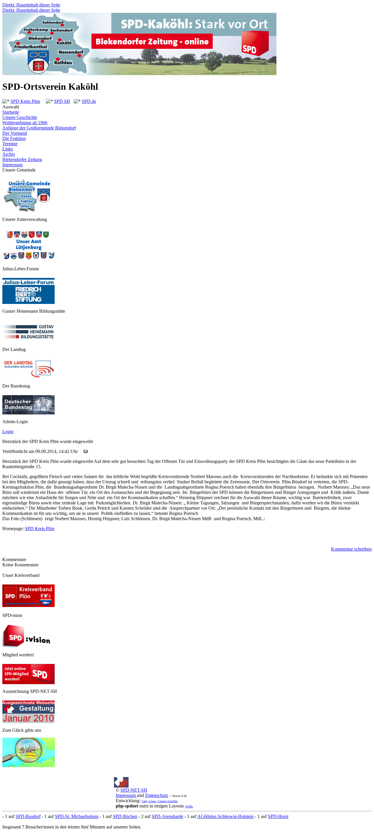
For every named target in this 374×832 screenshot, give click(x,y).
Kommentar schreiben (351, 548)
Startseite (10, 112)
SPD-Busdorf (28, 816)
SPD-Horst (278, 816)
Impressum (12, 164)
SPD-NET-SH (133, 790)
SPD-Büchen (125, 816)
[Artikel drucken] (86, 451)
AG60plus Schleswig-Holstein (225, 816)
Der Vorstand (14, 133)
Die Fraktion (14, 138)
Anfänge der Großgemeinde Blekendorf (39, 127)
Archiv (8, 154)
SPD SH (62, 101)
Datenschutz (156, 795)
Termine (10, 143)
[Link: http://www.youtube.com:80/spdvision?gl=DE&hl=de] (28, 646)
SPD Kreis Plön (25, 101)
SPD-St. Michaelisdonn (76, 816)
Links (7, 148)
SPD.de (89, 101)
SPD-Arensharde (167, 816)
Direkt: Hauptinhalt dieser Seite (31, 4)
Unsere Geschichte (19, 117)
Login (7, 431)
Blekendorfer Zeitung (22, 159)
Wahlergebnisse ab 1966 (24, 122)
